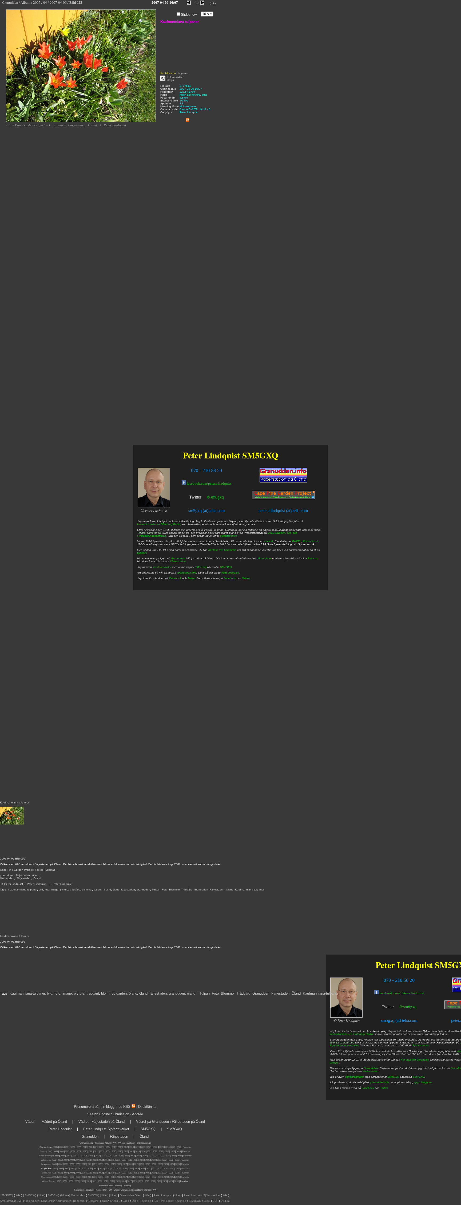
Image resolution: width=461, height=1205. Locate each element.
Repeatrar (79, 1200)
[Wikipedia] (162, 79)
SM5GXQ (393, 1076)
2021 (149, 1147)
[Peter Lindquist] (346, 1016)
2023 (161, 1147)
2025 (173, 1147)
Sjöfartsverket (420, 1045)
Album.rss (46, 1160)
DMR (19, 1200)
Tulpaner (182, 73)
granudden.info (379, 1082)
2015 (114, 1147)
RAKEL (296, 541)
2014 (108, 1147)
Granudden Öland (131, 1195)
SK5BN (93, 1200)
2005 (55, 1147)
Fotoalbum (264, 558)
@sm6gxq (407, 1006)
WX (115, 1143)
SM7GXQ (418, 1076)
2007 (67, 1147)
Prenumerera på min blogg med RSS (102, 1107)
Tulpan (156, 889)
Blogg (116, 1190)
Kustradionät (311, 541)
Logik (103, 1200)
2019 (137, 1147)
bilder (18, 1195)
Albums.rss (46, 1177)
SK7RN (159, 1200)
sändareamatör (354, 1076)
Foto (165, 889)
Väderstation (370, 1071)
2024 (167, 1147)
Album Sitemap (49, 1181)
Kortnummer (63, 1200)
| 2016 (123, 1181)
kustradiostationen (341, 1034)
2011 (91, 1147)
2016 (120, 1147)
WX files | (122, 1143)
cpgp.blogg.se (423, 1082)
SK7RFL (115, 1200)
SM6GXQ (53, 1195)
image (54, 889)
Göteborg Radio (363, 1034)
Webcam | (131, 1143)
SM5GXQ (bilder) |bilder (102, 1195)
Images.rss (46, 1164)
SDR (215, 1200)
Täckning (145, 1200)
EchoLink (47, 1200)
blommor (87, 889)
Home (98, 1190)
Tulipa (170, 79)
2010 (85, 1147)
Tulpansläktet (175, 77)
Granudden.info (86, 1143)
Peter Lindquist (36, 883)
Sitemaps (99, 1143)
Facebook (368, 1087)
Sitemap (50, 869)
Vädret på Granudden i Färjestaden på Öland (170, 1122)
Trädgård (186, 889)
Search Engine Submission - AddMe (115, 1114)
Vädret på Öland (54, 1122)
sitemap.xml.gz (144, 1143)
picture (64, 889)
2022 (155, 1147)
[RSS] (187, 118)
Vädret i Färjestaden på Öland (101, 1122)
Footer (39, 869)
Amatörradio (7, 1200)
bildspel (334, 1062)
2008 (73, 1147)
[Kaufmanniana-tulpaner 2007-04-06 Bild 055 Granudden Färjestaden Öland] (81, 121)
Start (111, 1185)
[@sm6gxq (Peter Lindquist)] (394, 1007)
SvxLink (225, 1200)
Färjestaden (24, 878)
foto (47, 889)
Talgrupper (32, 1200)
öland (35, 875)
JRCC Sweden (276, 532)
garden (98, 889)
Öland (37, 878)
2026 (179, 1147)
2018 (131, 1147)
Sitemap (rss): (46, 1151)
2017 (126, 1147)
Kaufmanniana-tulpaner (22, 889)
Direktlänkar (147, 1107)
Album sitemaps (46, 1156)
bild (41, 889)
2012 (96, 1147)
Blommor (174, 889)
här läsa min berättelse (415, 1059)
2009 (79, 1147)
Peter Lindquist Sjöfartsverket (106, 1129)
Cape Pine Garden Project (16, 869)
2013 (102, 1147)
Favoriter (187, 1147)
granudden (7, 875)
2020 (143, 1147)
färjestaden (23, 875)
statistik (268, 541)
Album (108, 1143)
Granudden (7, 878)
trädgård (75, 889)
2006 (61, 1147)
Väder (29, 1122)
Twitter (388, 1006)
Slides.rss (46, 1173)
